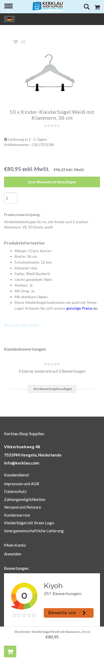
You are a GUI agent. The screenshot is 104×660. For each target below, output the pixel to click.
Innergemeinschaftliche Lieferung (34, 530)
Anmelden (12, 553)
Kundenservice (17, 515)
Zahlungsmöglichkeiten (24, 499)
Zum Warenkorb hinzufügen (52, 182)
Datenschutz (15, 491)
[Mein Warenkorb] (97, 8)
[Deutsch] (9, 19)
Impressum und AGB (21, 483)
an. (82, 308)
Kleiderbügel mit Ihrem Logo (29, 522)
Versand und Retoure (22, 507)
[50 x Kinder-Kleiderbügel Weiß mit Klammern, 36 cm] (60, 74)
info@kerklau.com (21, 462)
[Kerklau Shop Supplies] (47, 6)
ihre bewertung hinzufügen (53, 389)
